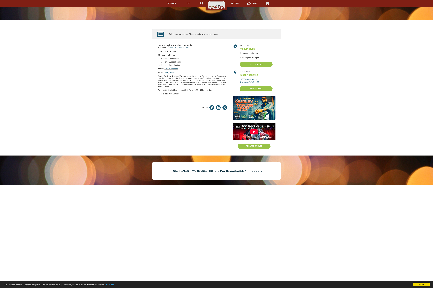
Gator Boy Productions (179, 48)
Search (201, 3)
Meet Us (235, 3)
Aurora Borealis (171, 69)
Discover (172, 3)
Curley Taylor (169, 72)
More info (110, 284)
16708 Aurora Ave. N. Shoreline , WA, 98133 (249, 80)
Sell (189, 3)
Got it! (421, 284)
